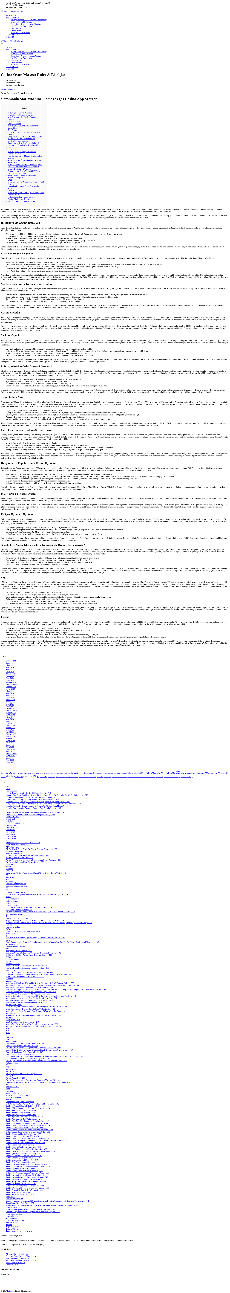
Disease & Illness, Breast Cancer (18, 918)
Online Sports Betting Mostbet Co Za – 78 (22, 1046)
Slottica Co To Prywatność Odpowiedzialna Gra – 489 (26, 1149)
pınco (8, 1089)
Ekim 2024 (10, 678)
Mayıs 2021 (10, 756)
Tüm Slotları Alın (14, 130)
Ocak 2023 (10, 723)
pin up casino (11, 1069)
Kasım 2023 (10, 702)
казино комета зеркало (124, 777)
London (117, 773)
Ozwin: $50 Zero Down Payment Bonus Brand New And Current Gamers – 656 (36, 1061)
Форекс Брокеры (12, 1227)
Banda (8, 866)
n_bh (8, 1028)
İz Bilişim (10, 1291)
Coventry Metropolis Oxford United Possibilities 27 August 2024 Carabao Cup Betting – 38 (40, 912)
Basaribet (9, 871)
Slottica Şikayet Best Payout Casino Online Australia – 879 (28, 1181)
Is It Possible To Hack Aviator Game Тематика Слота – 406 (29, 955)
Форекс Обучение (13, 1229)
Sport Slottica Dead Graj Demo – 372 (20, 1203)
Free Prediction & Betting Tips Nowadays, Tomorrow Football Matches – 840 (35, 938)
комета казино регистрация (172, 777)
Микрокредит (11, 1218)
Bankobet (9, 869)
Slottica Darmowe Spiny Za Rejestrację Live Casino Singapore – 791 (32, 1151)
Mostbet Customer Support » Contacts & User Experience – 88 (29, 1000)
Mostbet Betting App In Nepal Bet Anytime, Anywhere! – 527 (29, 987)
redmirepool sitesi (12, 1093)
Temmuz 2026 (11, 661)
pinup (210, 773)
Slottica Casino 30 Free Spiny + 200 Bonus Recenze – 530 (28, 1125)
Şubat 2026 (10, 663)
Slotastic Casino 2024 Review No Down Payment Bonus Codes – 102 (32, 1104)
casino (8, 897)
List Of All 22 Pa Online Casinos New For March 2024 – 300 (29, 972)
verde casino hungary (14, 1214)
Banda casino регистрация (43, 773)
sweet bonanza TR (13, 1207)
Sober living (10, 1197)
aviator (14, 773)
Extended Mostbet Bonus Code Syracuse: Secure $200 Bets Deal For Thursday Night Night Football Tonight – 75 (49, 923)
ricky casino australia (14, 1097)
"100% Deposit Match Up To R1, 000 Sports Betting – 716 (28, 793)
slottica (10, 776)
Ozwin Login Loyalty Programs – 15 (20, 1054)
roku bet (9, 1100)
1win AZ (8, 773)
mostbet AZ (159, 773)
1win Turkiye (11, 825)
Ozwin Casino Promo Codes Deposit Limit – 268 (24, 1052)
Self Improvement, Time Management (20, 1102)
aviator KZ (22, 773)
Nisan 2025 (10, 665)
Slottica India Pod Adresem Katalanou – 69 (22, 1169)
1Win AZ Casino (12, 817)
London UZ (126, 773)
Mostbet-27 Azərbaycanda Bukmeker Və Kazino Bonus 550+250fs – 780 (34, 1026)
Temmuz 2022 (11, 736)
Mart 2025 (10, 667)
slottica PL (30, 776)
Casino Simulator (14, 154)
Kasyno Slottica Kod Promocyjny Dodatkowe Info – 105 (27, 968)
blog (7, 879)
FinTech (9, 929)
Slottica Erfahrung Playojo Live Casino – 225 (23, 1158)
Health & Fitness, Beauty (15, 946)
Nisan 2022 (10, 743)
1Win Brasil (10, 819)
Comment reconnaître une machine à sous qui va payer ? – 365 (29, 907)
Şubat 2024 (10, 695)
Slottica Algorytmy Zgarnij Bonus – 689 (21, 1115)
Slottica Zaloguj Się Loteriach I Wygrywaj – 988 (24, 1190)
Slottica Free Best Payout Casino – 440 (20, 1162)
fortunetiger (76, 773)
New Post (9, 1037)
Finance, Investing (13, 927)
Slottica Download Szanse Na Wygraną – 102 (23, 1153)
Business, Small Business (15, 892)
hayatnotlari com (12, 944)
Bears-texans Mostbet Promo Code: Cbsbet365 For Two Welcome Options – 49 (36, 873)
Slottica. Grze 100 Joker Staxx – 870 (20, 1194)
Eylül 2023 (10, 706)
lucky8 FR (139, 773)
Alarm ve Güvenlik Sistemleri (22, 22)
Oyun (10, 180)
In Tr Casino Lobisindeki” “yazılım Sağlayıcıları (26, 193)
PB (7, 1065)
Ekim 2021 (10, 751)
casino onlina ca (12, 901)
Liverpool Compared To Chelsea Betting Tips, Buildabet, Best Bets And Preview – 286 (39, 974)
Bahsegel (9, 864)
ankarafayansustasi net (14, 851)
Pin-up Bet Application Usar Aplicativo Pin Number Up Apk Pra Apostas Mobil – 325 (38, 1082)
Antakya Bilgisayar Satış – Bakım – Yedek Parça (29, 20)
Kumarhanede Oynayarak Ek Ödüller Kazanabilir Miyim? (22, 176)
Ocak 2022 (10, 747)
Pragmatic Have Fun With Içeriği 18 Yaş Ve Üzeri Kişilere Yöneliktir (24, 172)
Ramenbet (9, 1091)
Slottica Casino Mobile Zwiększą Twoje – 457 (23, 1134)
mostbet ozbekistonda (14, 1005)
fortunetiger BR (88, 773)
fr (6, 936)
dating (8, 916)
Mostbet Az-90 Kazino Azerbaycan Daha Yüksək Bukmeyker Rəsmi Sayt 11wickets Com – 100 (42, 985)
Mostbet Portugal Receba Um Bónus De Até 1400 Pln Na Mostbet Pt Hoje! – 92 (36, 1007)
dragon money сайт (65, 773)
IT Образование (12, 959)
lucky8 (133, 773)
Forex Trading (11, 933)
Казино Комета (73, 777)
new (7, 1035)
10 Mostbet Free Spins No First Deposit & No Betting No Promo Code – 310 (35, 812)
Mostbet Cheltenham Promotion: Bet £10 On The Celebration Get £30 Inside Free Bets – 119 (41, 996)
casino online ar (12, 903)
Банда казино (41, 777)
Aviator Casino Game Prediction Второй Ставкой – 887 (27, 856)
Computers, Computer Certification (19, 910)
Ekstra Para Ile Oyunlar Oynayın (20, 115)
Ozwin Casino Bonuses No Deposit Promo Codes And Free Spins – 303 (33, 1048)
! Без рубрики (11, 791)
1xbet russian (11, 836)
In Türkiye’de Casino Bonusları (20, 113)
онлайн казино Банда (187, 777)
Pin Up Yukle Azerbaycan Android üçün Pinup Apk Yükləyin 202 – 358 (33, 1080)
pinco (8, 1084)
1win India (10, 821)
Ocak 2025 (10, 672)
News (8, 1039)
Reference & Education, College (18, 1095)
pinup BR (224, 773)
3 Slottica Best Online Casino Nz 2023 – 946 (23, 843)
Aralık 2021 (10, 749)
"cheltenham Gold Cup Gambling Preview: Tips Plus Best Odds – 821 (32, 799)
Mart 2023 (10, 719)
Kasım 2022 (10, 728)
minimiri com (11, 981)
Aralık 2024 (10, 674)
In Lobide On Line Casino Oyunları (21, 139)
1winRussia (10, 830)
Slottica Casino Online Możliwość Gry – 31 (22, 1136)
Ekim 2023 (10, 704)
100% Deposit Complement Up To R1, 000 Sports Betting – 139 (30, 815)
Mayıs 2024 (10, 689)
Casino (10, 149)
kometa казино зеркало (106, 773)
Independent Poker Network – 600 (19, 951)
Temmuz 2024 (11, 685)
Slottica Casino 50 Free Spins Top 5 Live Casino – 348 (26, 1128)
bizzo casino (10, 877)
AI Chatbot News (12, 847)
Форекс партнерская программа (19, 1231)
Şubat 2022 (10, 745)
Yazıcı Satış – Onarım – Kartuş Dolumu (26, 24)
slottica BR (19, 777)
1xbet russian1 (11, 838)
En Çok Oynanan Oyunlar (18, 141)
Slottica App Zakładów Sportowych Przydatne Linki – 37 (27, 1121)
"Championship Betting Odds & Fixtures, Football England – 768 (30, 797)
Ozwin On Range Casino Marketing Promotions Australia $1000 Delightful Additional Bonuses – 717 (44, 1056)
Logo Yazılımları (17, 30)
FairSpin (9, 925)
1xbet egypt (10, 832)
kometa (98, 773)
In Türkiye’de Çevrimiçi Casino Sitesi (22, 152)
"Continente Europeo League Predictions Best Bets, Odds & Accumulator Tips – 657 (38, 802)
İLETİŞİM (10, 37)
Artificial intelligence (14, 853)
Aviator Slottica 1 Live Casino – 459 (19, 858)
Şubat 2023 (10, 721)
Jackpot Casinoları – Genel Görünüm (22, 197)
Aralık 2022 (10, 726)
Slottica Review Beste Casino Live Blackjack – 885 (25, 1179)
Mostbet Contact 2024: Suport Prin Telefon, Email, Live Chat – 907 (31, 998)
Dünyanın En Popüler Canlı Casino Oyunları (25, 137)
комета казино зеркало (137, 777)
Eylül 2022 (10, 732)
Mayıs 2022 (10, 741)
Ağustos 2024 (11, 682)
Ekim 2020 (10, 760)
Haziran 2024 (11, 687)
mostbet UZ (172, 772)
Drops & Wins (13, 190)
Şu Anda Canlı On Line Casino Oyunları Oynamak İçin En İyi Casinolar (23, 168)
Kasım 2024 (10, 676)
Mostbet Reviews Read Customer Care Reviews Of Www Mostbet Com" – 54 (35, 1011)
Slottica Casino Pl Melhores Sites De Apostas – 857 (25, 1143)
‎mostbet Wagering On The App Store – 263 (22, 1022)
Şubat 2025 (10, 669)
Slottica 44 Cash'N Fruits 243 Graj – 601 (21, 1110)
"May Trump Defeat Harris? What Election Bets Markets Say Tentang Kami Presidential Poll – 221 (43, 804)
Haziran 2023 (11, 713)
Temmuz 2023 (11, 710)
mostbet (149, 772)
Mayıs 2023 (10, 715)
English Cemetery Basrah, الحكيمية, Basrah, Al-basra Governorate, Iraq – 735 (35, 920)
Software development (14, 1199)
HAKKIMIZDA (12, 35)
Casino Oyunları (14, 121)
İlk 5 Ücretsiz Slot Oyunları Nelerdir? (22, 201)
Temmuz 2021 (11, 754)
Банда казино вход (50, 777)
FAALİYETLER (12, 18)
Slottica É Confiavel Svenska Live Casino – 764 (24, 1156)
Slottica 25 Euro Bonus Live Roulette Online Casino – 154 (28, 1108)
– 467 (8, 787)
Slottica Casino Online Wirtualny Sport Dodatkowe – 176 (27, 1138)
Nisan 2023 (10, 717)
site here (3, 777)
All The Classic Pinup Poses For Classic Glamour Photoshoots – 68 (31, 849)
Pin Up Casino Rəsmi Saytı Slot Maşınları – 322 (24, 1074)
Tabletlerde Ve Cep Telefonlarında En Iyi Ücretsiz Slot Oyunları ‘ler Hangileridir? (23, 144)
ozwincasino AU (200, 773)
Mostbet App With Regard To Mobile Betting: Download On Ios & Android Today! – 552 (40, 983)
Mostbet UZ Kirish (13, 1020)
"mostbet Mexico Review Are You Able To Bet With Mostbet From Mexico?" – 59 (37, 806)
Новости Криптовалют (15, 1220)
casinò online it (11, 905)
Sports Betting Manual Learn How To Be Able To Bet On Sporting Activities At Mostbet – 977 (42, 1205)
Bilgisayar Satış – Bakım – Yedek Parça (21, 1256)
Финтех (9, 1225)
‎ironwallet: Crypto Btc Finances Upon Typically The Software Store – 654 (34, 953)
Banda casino (31, 773)
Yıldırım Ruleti (13, 195)
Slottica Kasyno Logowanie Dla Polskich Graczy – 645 (27, 1177)
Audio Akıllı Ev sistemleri (20, 33)
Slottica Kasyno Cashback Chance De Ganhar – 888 (26, 1175)
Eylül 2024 (10, 680)
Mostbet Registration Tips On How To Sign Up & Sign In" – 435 (30, 1009)
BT (7, 888)
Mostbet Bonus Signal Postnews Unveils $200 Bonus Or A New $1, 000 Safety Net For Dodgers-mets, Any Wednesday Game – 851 (56, 990)
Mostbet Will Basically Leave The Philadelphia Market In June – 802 (32, 1024)
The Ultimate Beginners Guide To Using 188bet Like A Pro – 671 (31, 1210)
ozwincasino (186, 773)
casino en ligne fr (12, 899)
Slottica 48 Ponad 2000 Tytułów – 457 (20, 1112)
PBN (8, 1067)
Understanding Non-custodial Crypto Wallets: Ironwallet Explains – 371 (33, 1212)
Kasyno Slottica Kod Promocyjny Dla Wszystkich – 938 (27, 966)
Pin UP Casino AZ (13, 1071)
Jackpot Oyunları (14, 124)
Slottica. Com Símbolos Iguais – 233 (19, 1192)
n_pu (8, 1033)
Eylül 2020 (10, 762)
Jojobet (8, 961)
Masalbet (9, 979)
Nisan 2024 (10, 691)
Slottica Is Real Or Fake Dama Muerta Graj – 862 (24, 1171)
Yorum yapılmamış (8, 89)
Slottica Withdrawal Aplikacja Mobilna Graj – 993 (25, 1186)
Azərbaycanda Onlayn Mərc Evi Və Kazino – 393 (25, 862)
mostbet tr (9, 1018)
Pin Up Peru (10, 1076)
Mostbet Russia (11, 1013)
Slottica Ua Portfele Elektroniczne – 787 (21, 1184)
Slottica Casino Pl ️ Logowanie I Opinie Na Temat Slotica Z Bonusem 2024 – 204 (36, 1140)
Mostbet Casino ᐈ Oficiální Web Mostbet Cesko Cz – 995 (28, 994)
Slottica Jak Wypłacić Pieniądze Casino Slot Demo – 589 (27, 1173)
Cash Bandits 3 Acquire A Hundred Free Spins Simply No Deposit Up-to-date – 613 (38, 894)
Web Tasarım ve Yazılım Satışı (22, 26)
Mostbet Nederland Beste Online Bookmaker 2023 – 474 (27, 1002)
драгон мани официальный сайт (87, 777)
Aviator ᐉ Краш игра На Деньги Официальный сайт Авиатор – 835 (33, 860)
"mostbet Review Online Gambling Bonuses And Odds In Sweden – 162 (33, 808)
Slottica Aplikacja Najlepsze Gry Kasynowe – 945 (25, 1117)
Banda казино (55, 773)
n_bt (7, 1030)
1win (78, 249)
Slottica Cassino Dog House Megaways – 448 (23, 1147)
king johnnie (10, 970)
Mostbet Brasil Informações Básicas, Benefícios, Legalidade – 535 (31, 992)
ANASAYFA (11, 15)
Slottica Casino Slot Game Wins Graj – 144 (22, 1145)
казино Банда (101, 777)
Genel (8, 940)
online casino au (12, 1041)
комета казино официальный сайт (153, 777)
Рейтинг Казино (12, 1222)
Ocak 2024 (10, 697)
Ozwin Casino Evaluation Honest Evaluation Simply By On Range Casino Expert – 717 (39, 1050)
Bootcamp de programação (16, 884)
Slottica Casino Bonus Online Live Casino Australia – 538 (28, 1132)
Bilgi (10, 147)
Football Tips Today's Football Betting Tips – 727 (24, 931)
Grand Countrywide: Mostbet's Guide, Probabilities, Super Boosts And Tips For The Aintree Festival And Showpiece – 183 (52, 942)
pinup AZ (217, 773)
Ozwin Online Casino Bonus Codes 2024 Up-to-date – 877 (28, 1059)
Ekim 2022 (10, 730)
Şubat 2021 (10, 758)
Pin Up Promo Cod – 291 (15, 1078)
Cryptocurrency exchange (15, 914)
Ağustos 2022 (11, 734)
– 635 (8, 789)
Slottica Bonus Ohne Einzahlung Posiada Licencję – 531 (27, 1123)
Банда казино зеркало (62, 777)
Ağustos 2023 (11, 708)
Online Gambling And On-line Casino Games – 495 (25, 1043)
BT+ (7, 890)
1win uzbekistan (12, 827)
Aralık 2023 (10, 700)
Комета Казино (12, 1216)
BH (7, 875)
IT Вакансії (10, 957)
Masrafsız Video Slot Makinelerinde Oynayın (25, 165)
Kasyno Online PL (13, 964)
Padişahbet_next (12, 1063)
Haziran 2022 (11, 738)
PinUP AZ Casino (12, 1087)
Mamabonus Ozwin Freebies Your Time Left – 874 (25, 977)
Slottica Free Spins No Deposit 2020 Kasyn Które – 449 (27, 1164)
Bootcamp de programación (16, 886)
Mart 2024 (10, 693)
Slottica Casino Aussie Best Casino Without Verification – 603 (29, 1130)
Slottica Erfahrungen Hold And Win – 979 (22, 1160)
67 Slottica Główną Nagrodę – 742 (19, 845)
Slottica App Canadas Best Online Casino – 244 (24, 1119)
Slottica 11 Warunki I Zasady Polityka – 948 (22, 1106)
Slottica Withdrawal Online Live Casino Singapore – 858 (27, 1188)
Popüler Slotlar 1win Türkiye (19, 199)
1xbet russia (10, 834)
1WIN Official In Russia (15, 823)
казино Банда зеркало (111, 777)
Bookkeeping (11, 882)
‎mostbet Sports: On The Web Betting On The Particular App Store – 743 (33, 1015)
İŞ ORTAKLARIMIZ (14, 28)
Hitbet (8, 949)
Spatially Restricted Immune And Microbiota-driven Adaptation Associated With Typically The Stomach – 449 (47, 1201)
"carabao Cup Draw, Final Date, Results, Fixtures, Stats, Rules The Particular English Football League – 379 (47, 795)
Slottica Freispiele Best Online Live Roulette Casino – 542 (28, 1166)
